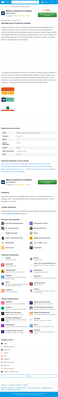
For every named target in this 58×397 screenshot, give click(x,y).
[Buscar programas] (36, 2)
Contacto (11, 385)
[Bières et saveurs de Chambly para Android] (3, 13)
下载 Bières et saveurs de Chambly (38, 164)
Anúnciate (18, 385)
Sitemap (25, 385)
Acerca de (4, 385)
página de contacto (13, 213)
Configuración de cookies (14, 389)
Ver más (29, 376)
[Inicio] (1, 6)
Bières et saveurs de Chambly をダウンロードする (14, 169)
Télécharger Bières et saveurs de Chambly (12, 166)
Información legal (46, 388)
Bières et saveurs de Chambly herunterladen (13, 164)
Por (9, 15)
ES (53, 2)
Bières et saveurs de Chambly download (38, 166)
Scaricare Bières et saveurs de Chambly (42, 169)
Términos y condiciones (7, 388)
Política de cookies (21, 388)
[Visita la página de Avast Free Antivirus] (47, 10)
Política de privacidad (34, 388)
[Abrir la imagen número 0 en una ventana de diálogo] (7, 99)
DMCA (3, 389)
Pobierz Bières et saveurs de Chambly (11, 171)
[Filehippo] (5, 2)
